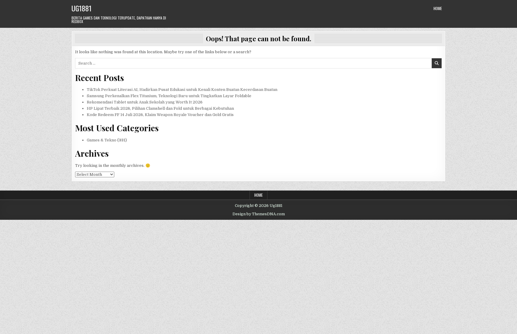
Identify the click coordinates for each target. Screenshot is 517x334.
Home (438, 8)
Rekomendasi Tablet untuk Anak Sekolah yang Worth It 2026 (145, 102)
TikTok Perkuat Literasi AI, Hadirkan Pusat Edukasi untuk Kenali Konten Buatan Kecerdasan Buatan (182, 89)
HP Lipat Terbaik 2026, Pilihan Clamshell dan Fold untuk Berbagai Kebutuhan (160, 108)
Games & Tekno (101, 140)
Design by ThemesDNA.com (258, 214)
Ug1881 (82, 8)
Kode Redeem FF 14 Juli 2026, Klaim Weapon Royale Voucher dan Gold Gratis (160, 114)
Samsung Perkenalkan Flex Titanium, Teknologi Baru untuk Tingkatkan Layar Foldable (169, 96)
